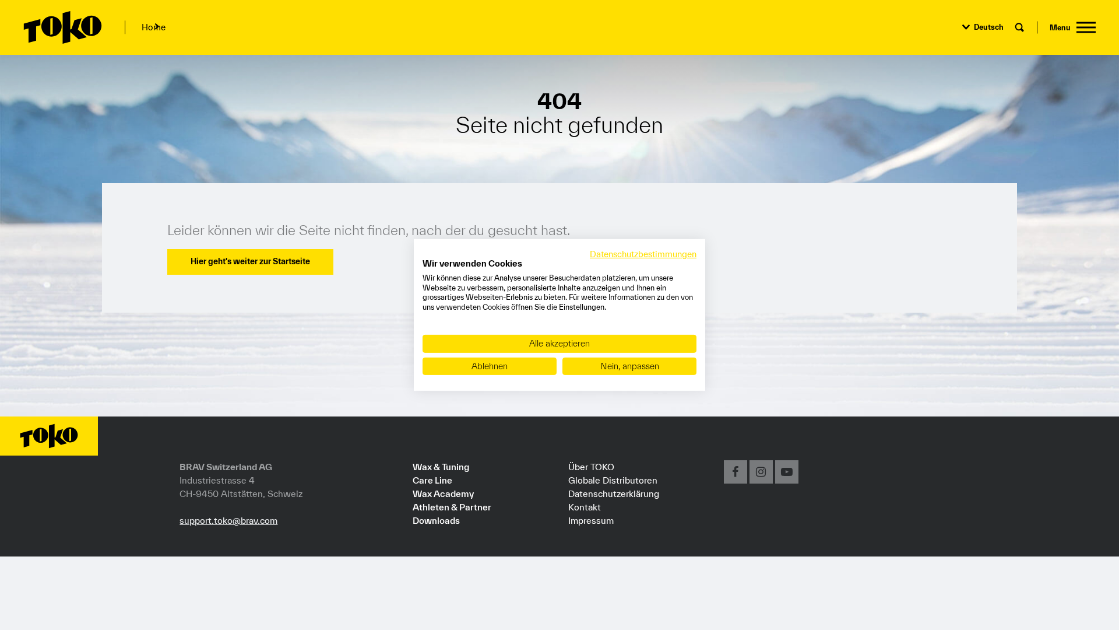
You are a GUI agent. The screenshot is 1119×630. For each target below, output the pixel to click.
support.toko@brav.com (228, 520)
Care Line (432, 480)
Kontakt (584, 507)
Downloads (436, 520)
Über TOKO (591, 466)
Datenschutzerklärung (613, 493)
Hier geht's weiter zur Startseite (250, 261)
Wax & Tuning (441, 466)
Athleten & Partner (452, 507)
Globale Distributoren (612, 480)
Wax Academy (443, 493)
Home (154, 27)
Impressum (591, 520)
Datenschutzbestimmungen (643, 254)
